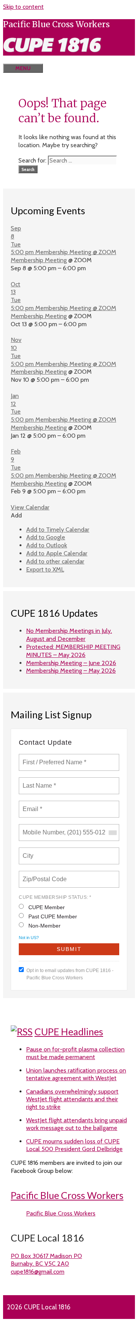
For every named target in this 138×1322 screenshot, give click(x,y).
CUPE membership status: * (55, 897)
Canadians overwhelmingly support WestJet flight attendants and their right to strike (72, 1099)
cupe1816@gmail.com (37, 1271)
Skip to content (23, 6)
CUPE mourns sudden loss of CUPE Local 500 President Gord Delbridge (74, 1145)
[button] (16, 515)
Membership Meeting (39, 260)
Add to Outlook (46, 545)
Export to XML (45, 569)
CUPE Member (46, 907)
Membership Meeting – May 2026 (71, 670)
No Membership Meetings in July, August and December (69, 634)
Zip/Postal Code (43, 874)
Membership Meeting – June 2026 (71, 663)
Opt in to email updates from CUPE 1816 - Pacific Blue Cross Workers (69, 974)
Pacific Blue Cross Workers (67, 1195)
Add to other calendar (55, 561)
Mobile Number (42, 828)
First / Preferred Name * (54, 757)
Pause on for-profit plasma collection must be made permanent (75, 1053)
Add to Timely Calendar (57, 529)
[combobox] (112, 832)
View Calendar (30, 507)
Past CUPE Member (52, 916)
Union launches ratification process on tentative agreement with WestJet (76, 1074)
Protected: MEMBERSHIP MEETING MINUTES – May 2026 (73, 651)
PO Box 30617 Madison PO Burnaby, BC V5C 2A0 (46, 1260)
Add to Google (45, 537)
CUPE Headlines (68, 1031)
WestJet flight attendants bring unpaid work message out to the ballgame (76, 1124)
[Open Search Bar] (14, 59)
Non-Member (44, 926)
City (28, 851)
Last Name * (37, 781)
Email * (31, 804)
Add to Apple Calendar (56, 553)
